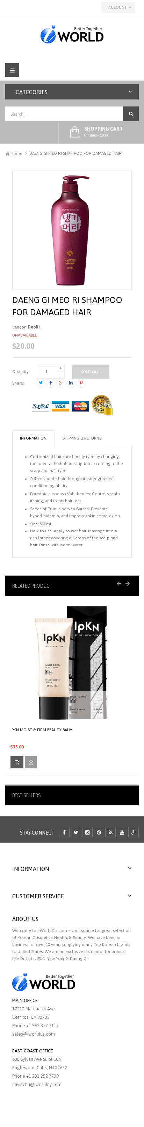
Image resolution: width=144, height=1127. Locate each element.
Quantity (20, 371)
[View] (31, 762)
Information (33, 438)
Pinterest (81, 383)
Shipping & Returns (82, 438)
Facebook (50, 383)
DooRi (34, 327)
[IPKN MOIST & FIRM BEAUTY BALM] (72, 663)
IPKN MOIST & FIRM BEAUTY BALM (41, 729)
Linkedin (70, 383)
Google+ (60, 383)
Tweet (40, 383)
